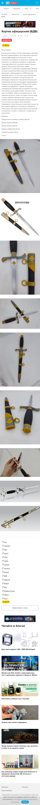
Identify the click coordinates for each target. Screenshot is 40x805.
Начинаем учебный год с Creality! (15, 699)
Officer (6, 595)
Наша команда (7, 790)
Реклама (8, 25)
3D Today (4, 14)
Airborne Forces (9, 591)
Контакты (5, 787)
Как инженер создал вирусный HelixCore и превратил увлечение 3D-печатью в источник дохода (19, 774)
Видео (4, 135)
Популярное (16, 8)
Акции (37, 8)
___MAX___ (5, 36)
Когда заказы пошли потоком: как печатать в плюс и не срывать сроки (20, 747)
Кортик (6, 572)
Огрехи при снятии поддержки (14, 722)
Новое (28, 8)
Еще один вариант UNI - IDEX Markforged (18, 649)
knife (5, 557)
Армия (6, 583)
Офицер (7, 580)
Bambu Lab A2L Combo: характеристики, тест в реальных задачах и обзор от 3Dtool (19, 674)
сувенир (7, 546)
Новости (6, 8)
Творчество (15, 14)
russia (6, 561)
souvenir (7, 568)
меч (5, 542)
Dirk (5, 587)
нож (5, 550)
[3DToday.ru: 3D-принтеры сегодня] (11, 4)
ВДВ (5, 576)
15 (27, 36)
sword (6, 553)
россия (6, 565)
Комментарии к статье (20, 608)
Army (6, 599)
